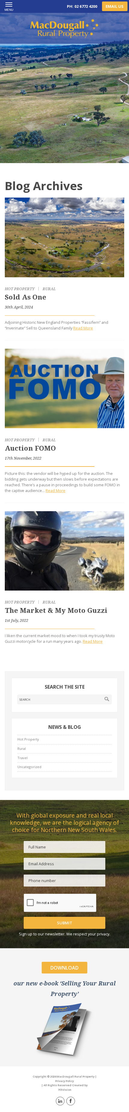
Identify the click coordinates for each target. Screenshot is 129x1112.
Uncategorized (29, 767)
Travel (22, 758)
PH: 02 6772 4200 (82, 6)
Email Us (115, 6)
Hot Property (19, 288)
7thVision (64, 1090)
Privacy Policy (64, 1081)
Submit (64, 923)
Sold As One (25, 297)
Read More (83, 328)
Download (64, 967)
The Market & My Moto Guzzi (56, 610)
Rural (49, 288)
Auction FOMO (30, 448)
